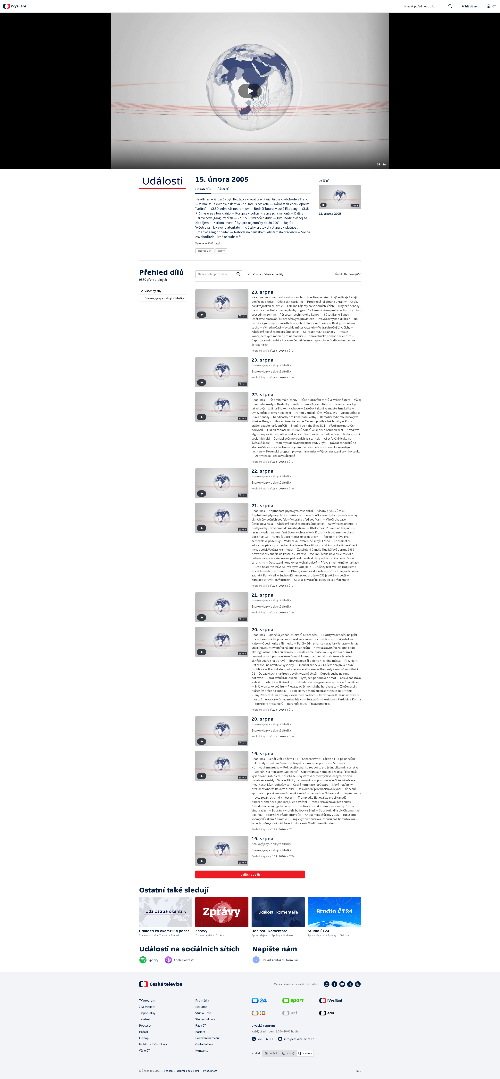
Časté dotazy (204, 1044)
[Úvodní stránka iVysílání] (18, 6)
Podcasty (145, 1025)
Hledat (450, 6)
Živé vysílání (147, 1007)
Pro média (202, 1000)
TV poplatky (147, 1013)
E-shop (144, 1038)
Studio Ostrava (205, 1019)
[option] (270, 1053)
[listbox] (288, 1053)
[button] (250, 91)
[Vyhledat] (238, 274)
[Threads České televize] (358, 984)
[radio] (162, 290)
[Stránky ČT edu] (326, 1014)
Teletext (145, 1019)
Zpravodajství (204, 250)
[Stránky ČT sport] (293, 1002)
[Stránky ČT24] (259, 1002)
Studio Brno (203, 1013)
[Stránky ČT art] (289, 1014)
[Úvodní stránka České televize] (161, 984)
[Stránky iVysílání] (330, 1002)
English (168, 1071)
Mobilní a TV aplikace (153, 1044)
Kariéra (200, 1032)
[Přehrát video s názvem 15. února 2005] (250, 91)
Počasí (143, 1032)
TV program (147, 1000)
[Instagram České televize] (326, 984)
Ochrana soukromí (188, 1071)
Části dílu (224, 189)
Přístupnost (210, 1071)
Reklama (201, 1007)
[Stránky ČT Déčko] (258, 1014)
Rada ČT (200, 1025)
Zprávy (221, 250)
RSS (358, 1071)
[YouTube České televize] (342, 984)
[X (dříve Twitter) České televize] (350, 984)
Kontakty (201, 1050)
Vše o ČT (144, 1050)
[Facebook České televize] (334, 984)
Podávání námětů (207, 1038)
